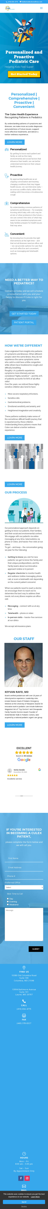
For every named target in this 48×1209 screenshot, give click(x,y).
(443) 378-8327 (24, 1023)
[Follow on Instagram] (27, 1178)
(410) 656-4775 (13, 2)
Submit (35, 949)
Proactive (16, 174)
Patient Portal (24, 322)
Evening (13, 902)
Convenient (17, 233)
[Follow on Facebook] (21, 1178)
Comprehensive (20, 203)
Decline (24, 1206)
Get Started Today (24, 74)
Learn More (14, 142)
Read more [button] (11, 790)
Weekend (13, 905)
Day (11, 899)
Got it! (24, 1202)
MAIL (24, 1190)
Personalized (18, 149)
